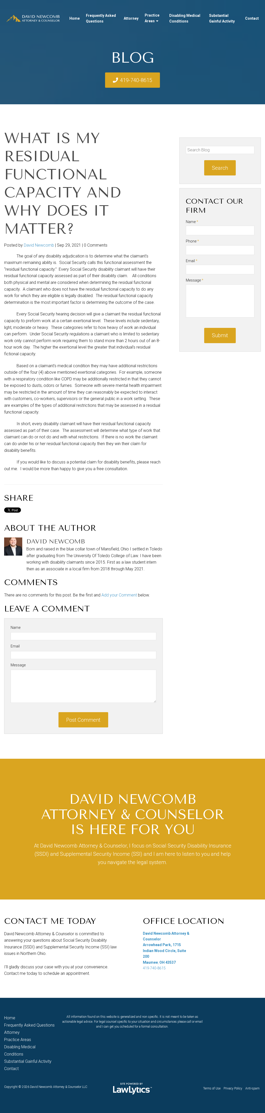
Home (74, 18)
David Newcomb (39, 245)
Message (18, 665)
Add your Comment (119, 595)
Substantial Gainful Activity (222, 18)
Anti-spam (252, 1088)
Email (15, 646)
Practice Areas (152, 18)
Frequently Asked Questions (101, 18)
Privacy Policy (233, 1088)
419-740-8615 (136, 80)
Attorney (131, 18)
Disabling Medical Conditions (184, 18)
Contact (252, 18)
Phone (192, 241)
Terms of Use (211, 1088)
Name (15, 627)
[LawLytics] (132, 1089)
